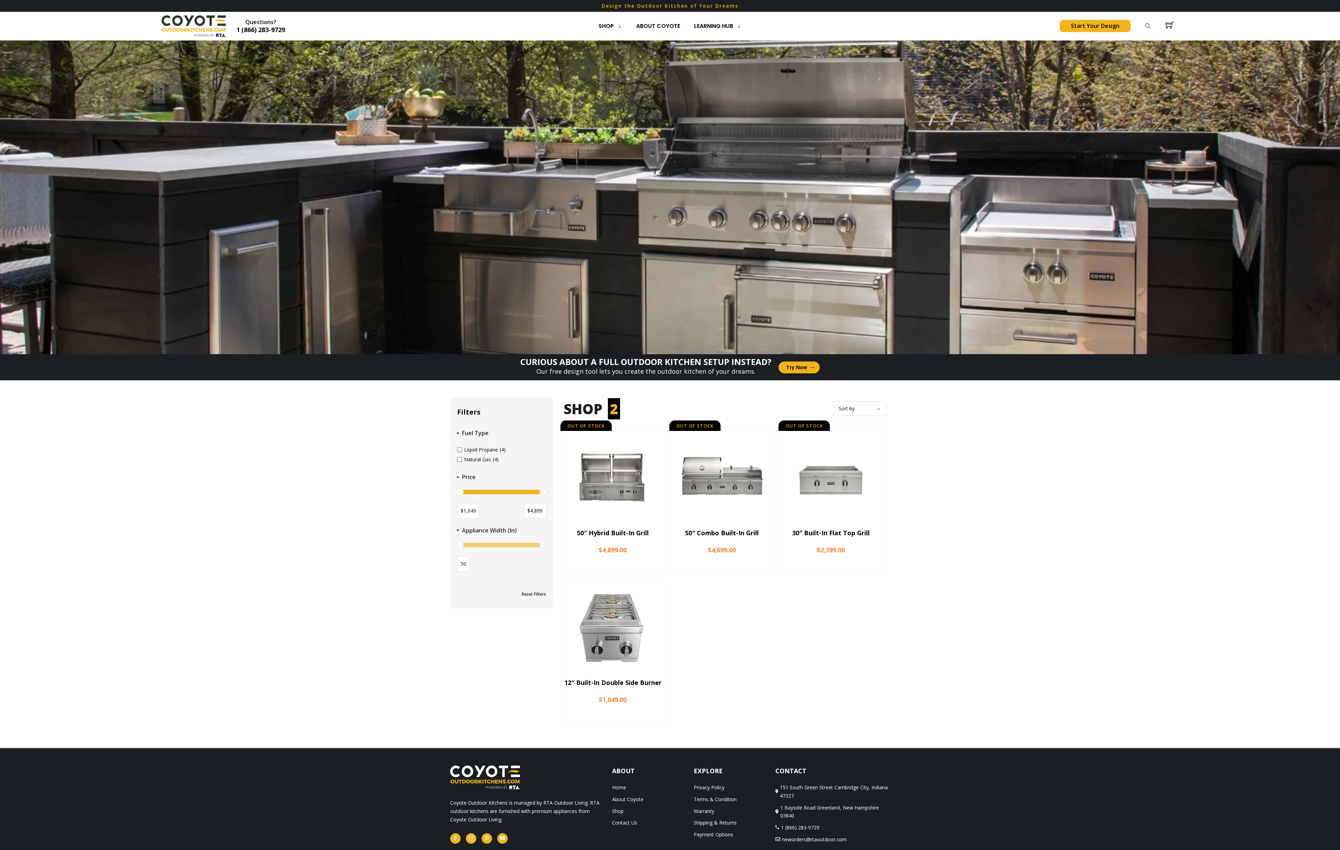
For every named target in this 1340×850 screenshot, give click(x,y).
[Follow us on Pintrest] (487, 838)
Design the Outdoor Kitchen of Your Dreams (670, 5)
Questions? (260, 26)
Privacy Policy (709, 787)
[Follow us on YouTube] (502, 838)
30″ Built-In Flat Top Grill (831, 533)
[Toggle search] (1148, 26)
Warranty (704, 811)
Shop (606, 26)
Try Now (796, 367)
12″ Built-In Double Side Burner (613, 682)
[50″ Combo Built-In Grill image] (721, 478)
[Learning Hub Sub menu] (741, 26)
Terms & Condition (715, 799)
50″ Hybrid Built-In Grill (613, 533)
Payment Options (713, 834)
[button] (501, 433)
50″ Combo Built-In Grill (722, 533)
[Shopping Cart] (1170, 26)
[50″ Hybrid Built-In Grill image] (612, 478)
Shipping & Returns (715, 822)
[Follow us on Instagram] (471, 838)
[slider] (460, 492)
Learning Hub (713, 26)
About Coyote (658, 26)
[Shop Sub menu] (621, 26)
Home (619, 787)
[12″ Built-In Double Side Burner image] (612, 627)
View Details (613, 566)
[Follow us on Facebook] (455, 838)
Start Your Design (1095, 26)
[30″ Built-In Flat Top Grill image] (831, 478)
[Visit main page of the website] (485, 777)
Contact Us (624, 822)
